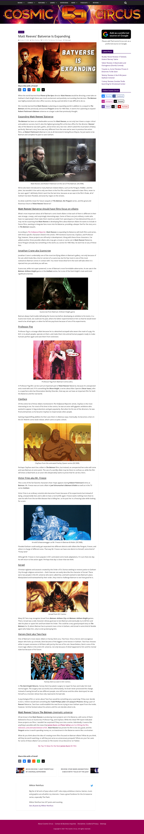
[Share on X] (43, 89)
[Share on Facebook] (29, 89)
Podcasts (84, 3)
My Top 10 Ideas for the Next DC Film (57, 746)
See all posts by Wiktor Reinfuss (41, 805)
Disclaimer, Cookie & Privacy (88, 824)
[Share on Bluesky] (24, 89)
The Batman (51, 40)
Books (20, 3)
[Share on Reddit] (33, 89)
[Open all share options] (19, 89)
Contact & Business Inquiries (65, 824)
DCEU (46, 40)
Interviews (64, 3)
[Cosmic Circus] (72, 6)
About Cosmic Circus (45, 824)
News (73, 3)
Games (52, 3)
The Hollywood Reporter (37, 232)
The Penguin (59, 40)
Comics (30, 3)
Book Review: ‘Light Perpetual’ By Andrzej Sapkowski (40, 770)
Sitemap (103, 824)
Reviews (96, 3)
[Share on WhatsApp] (38, 89)
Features (41, 3)
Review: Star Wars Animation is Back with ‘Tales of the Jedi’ (75, 770)
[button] (23, 2)
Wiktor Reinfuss (35, 40)
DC (43, 40)
